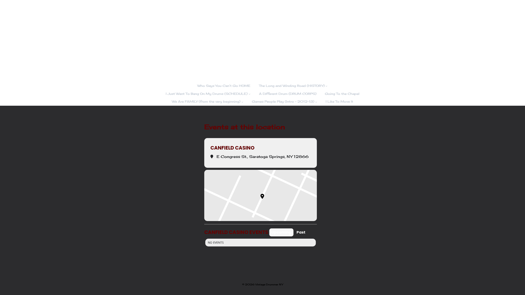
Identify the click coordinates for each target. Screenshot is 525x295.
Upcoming (281, 232)
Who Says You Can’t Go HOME (223, 86)
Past (301, 232)
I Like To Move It (339, 101)
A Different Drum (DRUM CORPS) (287, 94)
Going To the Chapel (342, 94)
